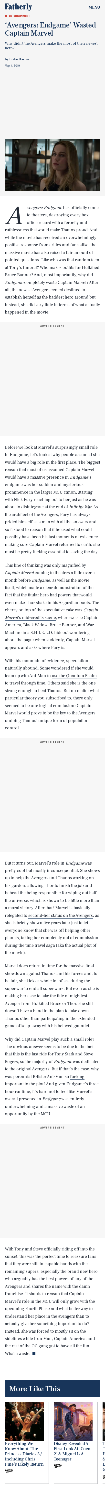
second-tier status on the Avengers (60, 915)
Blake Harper (19, 59)
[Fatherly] (18, 7)
